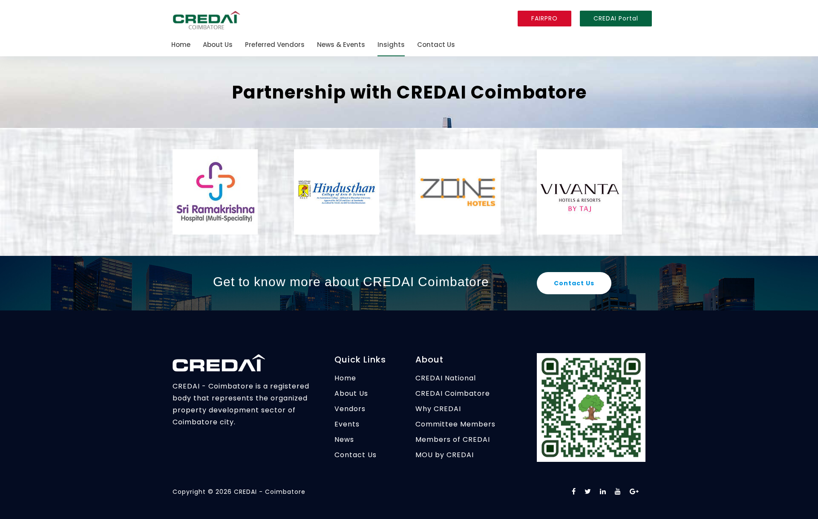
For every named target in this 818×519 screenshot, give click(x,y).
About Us (218, 45)
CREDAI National (445, 378)
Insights (391, 45)
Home (180, 45)
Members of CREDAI (452, 439)
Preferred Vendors (275, 45)
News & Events (341, 45)
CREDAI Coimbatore (452, 393)
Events (347, 424)
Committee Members (455, 424)
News (344, 439)
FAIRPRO (544, 18)
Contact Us (436, 45)
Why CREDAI (438, 409)
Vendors (350, 409)
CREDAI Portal (615, 18)
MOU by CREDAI (444, 455)
